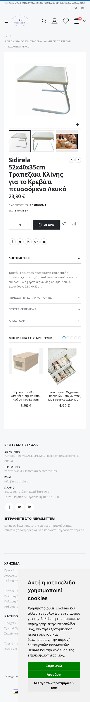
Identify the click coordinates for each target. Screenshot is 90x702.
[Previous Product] (72, 160)
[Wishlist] (65, 21)
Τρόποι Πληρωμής (16, 591)
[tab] (45, 258)
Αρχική (5, 36)
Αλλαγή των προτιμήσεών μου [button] (54, 685)
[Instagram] (82, 8)
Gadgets (10, 623)
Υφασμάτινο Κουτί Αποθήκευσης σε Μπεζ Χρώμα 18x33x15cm (26, 395)
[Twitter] (76, 8)
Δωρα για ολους (15, 649)
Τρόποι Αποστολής (16, 581)
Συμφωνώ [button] (54, 666)
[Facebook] (69, 8)
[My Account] (54, 21)
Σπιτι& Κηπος (13, 633)
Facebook (12, 241)
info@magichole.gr (16, 481)
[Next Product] (78, 160)
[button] (77, 124)
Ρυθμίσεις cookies (16, 607)
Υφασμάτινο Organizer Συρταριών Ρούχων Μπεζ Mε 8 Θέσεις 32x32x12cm (64, 395)
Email (43, 241)
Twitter (20, 241)
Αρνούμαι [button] (54, 674)
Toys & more (12, 643)
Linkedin (29, 507)
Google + (36, 241)
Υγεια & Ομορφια (15, 628)
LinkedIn (28, 241)
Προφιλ (9, 570)
